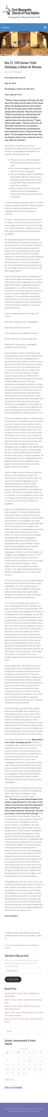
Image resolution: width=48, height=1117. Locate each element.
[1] (15, 296)
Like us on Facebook (13, 1087)
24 (29, 1069)
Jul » (11, 1079)
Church (11, 1111)
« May (7, 1079)
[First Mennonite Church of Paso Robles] (24, 13)
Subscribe (13, 979)
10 (29, 1061)
